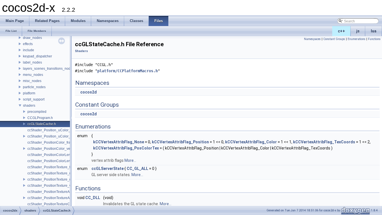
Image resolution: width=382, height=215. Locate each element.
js (358, 31)
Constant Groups (334, 39)
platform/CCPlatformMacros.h (127, 71)
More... (130, 160)
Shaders (81, 51)
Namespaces (312, 39)
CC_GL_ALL (137, 168)
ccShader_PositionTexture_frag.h (52, 167)
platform (29, 93)
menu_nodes (33, 75)
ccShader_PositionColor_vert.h (51, 149)
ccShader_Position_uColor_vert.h (53, 136)
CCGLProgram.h (40, 118)
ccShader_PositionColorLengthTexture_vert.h (62, 161)
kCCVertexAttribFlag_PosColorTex (126, 148)
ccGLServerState (107, 168)
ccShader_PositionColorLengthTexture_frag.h (62, 155)
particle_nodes (34, 87)
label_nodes (32, 62)
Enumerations (357, 39)
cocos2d (88, 92)
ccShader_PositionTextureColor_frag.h (56, 204)
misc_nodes (32, 81)
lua (373, 31)
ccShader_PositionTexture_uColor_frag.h (58, 173)
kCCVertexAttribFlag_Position (180, 142)
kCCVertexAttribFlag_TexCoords (324, 142)
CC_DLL (92, 197)
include (28, 50)
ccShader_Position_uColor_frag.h (53, 130)
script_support (33, 99)
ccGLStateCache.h (41, 124)
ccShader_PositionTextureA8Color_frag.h (59, 192)
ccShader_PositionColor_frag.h (51, 142)
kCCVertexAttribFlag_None (118, 142)
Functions (374, 39)
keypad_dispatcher (37, 56)
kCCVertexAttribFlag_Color (251, 142)
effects (28, 44)
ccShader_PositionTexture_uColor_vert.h (58, 179)
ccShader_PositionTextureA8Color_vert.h (58, 198)
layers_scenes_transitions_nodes (48, 69)
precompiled (36, 112)
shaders (29, 106)
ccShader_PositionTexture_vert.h (52, 186)
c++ (341, 31)
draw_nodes (32, 38)
